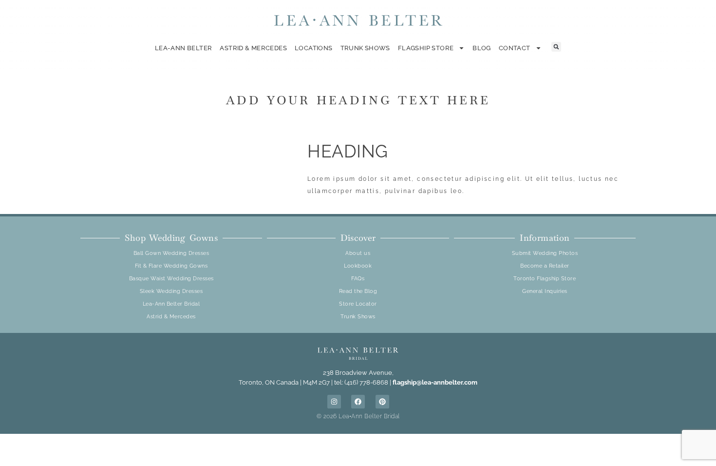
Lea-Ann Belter (183, 48)
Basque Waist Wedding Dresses (171, 278)
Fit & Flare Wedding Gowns (171, 266)
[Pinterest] (382, 401)
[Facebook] (358, 401)
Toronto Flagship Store (544, 278)
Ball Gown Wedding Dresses (171, 253)
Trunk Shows (365, 48)
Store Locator (358, 304)
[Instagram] (334, 401)
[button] (556, 47)
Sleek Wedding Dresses (171, 291)
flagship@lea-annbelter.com (435, 382)
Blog (481, 48)
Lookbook (358, 266)
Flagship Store (425, 48)
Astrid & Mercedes (253, 48)
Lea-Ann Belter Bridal (171, 304)
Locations (314, 48)
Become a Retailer (544, 266)
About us (357, 253)
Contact (514, 48)
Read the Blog (358, 291)
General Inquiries (544, 291)
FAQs (357, 278)
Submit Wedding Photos (545, 253)
